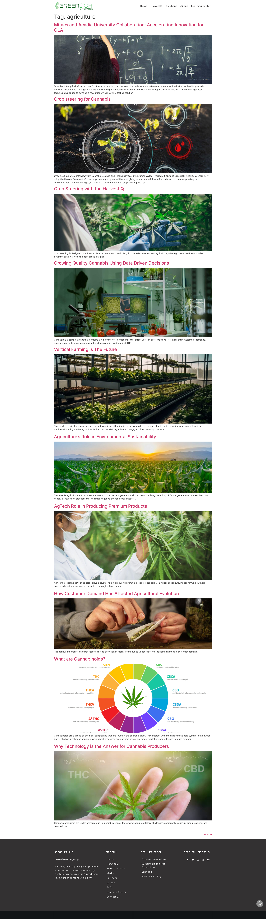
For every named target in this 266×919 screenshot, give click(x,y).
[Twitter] (193, 859)
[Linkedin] (198, 859)
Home (143, 6)
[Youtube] (208, 859)
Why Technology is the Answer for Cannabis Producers (111, 746)
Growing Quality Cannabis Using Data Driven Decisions (111, 263)
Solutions (171, 6)
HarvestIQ (157, 6)
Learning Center (201, 6)
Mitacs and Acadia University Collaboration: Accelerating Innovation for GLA (129, 27)
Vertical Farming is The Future (85, 349)
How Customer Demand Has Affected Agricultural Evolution (116, 593)
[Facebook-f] (188, 859)
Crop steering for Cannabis (82, 99)
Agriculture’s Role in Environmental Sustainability (105, 436)
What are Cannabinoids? (79, 659)
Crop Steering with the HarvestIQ (89, 188)
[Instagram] (203, 859)
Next (208, 834)
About (184, 6)
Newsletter (62, 859)
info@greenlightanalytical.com (73, 877)
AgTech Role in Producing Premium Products (100, 506)
